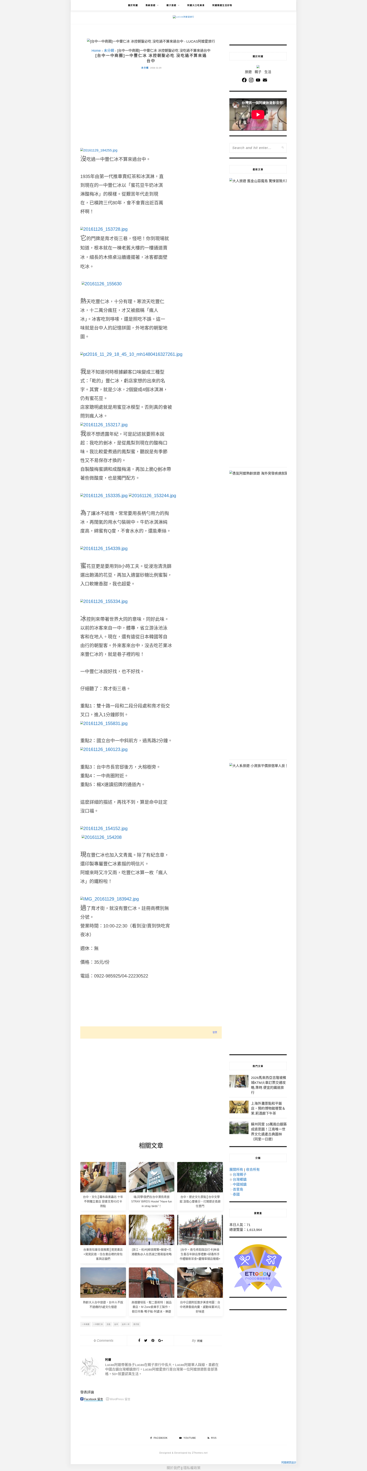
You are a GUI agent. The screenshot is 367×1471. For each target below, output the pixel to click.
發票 (215, 1032)
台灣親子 (240, 1174)
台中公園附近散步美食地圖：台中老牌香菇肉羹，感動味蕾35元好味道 (200, 1307)
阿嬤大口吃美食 (196, 5)
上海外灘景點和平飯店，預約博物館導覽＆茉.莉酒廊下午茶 (268, 1108)
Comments (103, 1340)
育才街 (136, 1324)
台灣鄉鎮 (240, 1179)
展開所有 (236, 1170)
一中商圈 (85, 1324)
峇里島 (238, 1189)
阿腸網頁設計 (288, 1462)
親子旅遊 (171, 5)
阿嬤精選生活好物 (222, 5)
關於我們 (173, 1468)
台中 (116, 1324)
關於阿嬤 (133, 5)
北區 (108, 1324)
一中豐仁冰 (98, 1324)
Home (96, 51)
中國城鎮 (240, 1184)
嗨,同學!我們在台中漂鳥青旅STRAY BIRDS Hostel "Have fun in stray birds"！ (151, 1201)
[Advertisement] (151, 101)
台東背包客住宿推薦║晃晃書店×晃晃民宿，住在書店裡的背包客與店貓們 (103, 1254)
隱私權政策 (192, 1468)
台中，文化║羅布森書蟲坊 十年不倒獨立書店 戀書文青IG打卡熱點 (103, 1201)
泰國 (236, 1194)
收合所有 (253, 1170)
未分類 (109, 51)
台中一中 (126, 1324)
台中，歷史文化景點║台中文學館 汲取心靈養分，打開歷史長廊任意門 (200, 1201)
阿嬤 (200, 1340)
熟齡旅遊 (151, 5)
